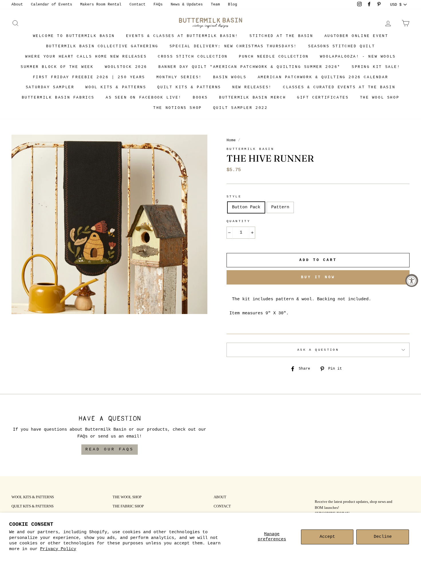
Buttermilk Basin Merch (252, 97)
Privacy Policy (58, 549)
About (17, 4)
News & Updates (187, 4)
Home (231, 140)
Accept (327, 536)
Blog (232, 4)
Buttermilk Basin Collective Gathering (102, 46)
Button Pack (246, 207)
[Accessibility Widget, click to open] (411, 280)
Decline (383, 536)
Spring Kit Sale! (376, 67)
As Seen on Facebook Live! (144, 97)
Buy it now (318, 277)
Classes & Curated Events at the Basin (339, 87)
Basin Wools (230, 77)
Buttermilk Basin (250, 149)
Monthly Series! (179, 77)
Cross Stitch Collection (193, 56)
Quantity (238, 221)
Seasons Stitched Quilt (341, 46)
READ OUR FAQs (109, 449)
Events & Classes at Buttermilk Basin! (182, 36)
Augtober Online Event (356, 36)
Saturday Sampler (50, 87)
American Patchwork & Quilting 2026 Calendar (323, 77)
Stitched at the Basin (281, 36)
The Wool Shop (380, 97)
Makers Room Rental (100, 4)
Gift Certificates (323, 97)
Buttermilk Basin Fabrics (58, 97)
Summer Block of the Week (57, 67)
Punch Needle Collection (274, 56)
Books (200, 97)
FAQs (158, 4)
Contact (137, 4)
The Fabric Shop (128, 507)
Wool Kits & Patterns (115, 87)
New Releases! (252, 87)
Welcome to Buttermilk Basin (74, 36)
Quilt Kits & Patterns (189, 87)
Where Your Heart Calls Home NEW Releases (86, 56)
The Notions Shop (177, 108)
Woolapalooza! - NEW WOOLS (358, 56)
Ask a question (318, 350)
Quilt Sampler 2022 (240, 108)
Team (215, 4)
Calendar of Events (51, 4)
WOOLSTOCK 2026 (126, 67)
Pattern (280, 207)
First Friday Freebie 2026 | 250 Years (89, 77)
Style (234, 196)
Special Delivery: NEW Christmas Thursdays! (233, 46)
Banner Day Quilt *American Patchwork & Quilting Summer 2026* (249, 67)
